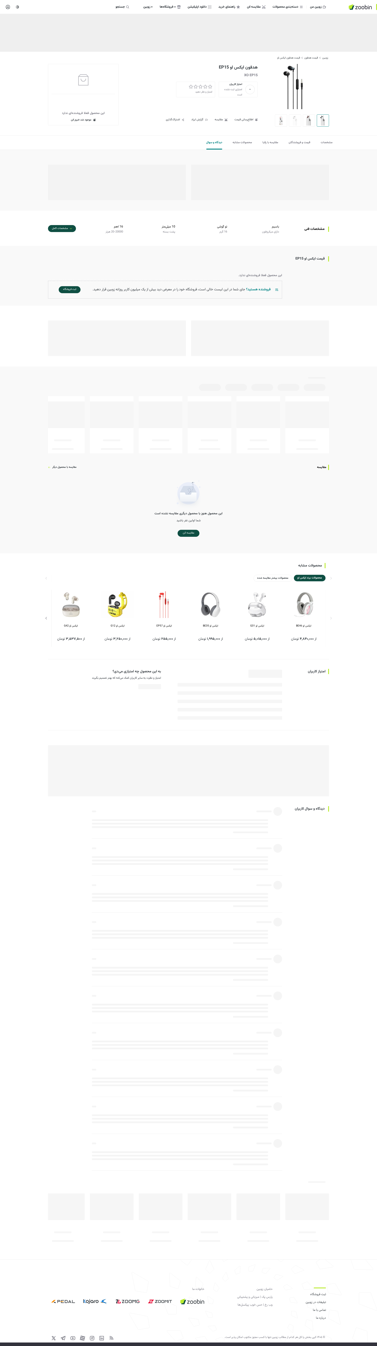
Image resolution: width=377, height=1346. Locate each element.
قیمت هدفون (311, 58)
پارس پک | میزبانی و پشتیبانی (254, 1297)
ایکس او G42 (71, 626)
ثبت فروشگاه (318, 1294)
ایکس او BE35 (210, 626)
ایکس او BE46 (303, 626)
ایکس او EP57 (164, 626)
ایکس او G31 (257, 626)
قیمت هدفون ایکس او (288, 58)
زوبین (325, 58)
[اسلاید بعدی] (46, 618)
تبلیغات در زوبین (316, 1302)
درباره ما (321, 1318)
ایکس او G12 (118, 626)
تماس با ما (319, 1310)
